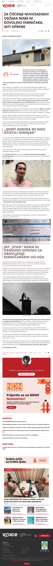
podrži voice (44, 536)
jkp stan (34, 352)
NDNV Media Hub (37, 1)
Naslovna (5, 548)
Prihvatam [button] (26, 563)
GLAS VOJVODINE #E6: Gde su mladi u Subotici (14, 421)
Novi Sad (39, 352)
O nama (23, 552)
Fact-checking (25, 548)
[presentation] (6, 484)
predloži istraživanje (26, 374)
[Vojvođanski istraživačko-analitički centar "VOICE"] (14, 6)
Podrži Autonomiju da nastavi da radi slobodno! (14, 438)
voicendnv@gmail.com (8, 546)
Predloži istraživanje (8, 555)
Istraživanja (6, 550)
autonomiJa (11, 1)
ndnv (28, 1)
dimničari (26, 352)
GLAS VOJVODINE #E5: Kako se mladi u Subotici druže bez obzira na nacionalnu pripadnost (25, 424)
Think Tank (24, 550)
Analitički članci (14, 31)
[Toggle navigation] (50, 5)
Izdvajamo (12, 352)
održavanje (4, 354)
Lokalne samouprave (19, 352)
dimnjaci (30, 352)
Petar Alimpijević (14, 74)
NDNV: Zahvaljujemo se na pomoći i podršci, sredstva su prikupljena (20, 435)
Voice (3, 1)
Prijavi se (11, 407)
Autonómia (21, 1)
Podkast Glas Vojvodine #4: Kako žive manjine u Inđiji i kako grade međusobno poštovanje (26, 427)
